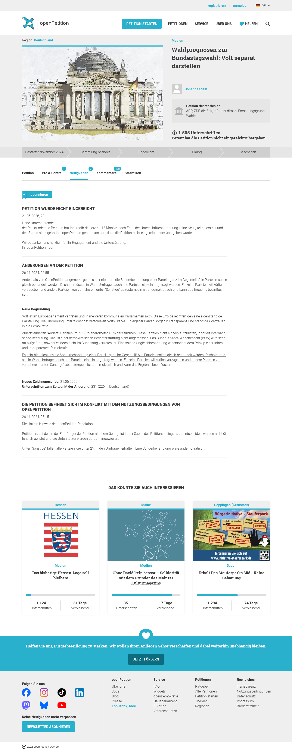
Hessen (60, 505)
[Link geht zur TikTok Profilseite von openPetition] (62, 692)
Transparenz (246, 686)
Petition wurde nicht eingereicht (58, 208)
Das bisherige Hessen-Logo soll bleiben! (60, 575)
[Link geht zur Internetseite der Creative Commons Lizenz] (24, 746)
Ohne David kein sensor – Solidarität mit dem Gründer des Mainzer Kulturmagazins (146, 578)
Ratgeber (202, 686)
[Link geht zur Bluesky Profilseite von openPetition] (44, 705)
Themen (201, 701)
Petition (28, 173)
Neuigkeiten (79, 171)
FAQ (156, 686)
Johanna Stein (196, 89)
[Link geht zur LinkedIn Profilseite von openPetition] (79, 692)
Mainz (146, 505)
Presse (117, 701)
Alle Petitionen (206, 691)
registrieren (217, 6)
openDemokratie (165, 696)
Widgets (159, 691)
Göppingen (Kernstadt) (231, 505)
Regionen (202, 706)
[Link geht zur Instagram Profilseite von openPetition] (44, 692)
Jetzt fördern (146, 659)
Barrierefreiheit (248, 706)
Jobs (115, 691)
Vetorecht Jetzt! (165, 711)
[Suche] (267, 23)
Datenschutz (246, 696)
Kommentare (106, 171)
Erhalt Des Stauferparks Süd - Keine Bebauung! (231, 575)
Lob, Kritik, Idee (124, 706)
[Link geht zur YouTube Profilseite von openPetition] (62, 705)
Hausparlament (165, 701)
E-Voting (159, 706)
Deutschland (43, 40)
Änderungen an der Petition (52, 265)
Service (201, 24)
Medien (177, 40)
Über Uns (223, 24)
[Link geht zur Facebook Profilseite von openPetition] (26, 692)
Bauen (231, 566)
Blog (115, 696)
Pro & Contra (52, 171)
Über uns (118, 686)
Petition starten (141, 24)
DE (263, 6)
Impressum (245, 701)
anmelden (240, 6)
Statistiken (133, 173)
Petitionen (178, 24)
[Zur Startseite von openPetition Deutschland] (46, 23)
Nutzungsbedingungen (254, 691)
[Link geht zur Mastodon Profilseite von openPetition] (26, 705)
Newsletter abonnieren (48, 727)
